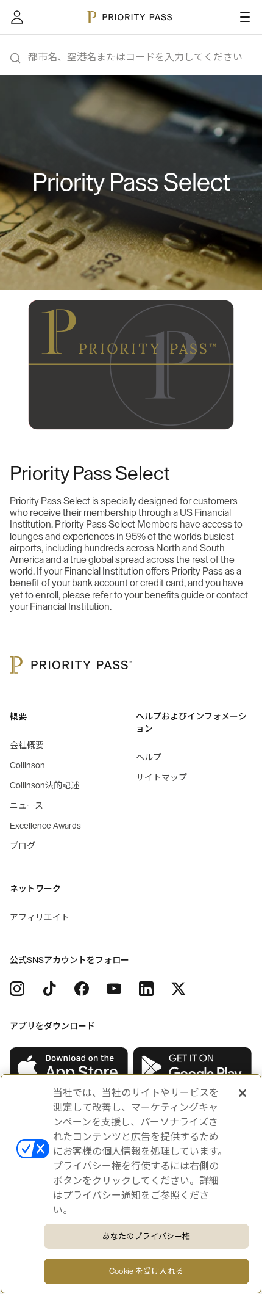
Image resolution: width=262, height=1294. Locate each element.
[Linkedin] (146, 988)
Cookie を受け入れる (146, 1271)
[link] (69, 1067)
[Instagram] (17, 988)
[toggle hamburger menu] (245, 17)
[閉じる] (242, 1093)
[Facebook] (81, 988)
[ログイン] (17, 17)
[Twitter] (178, 988)
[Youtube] (114, 988)
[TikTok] (49, 988)
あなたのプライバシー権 (146, 1236)
